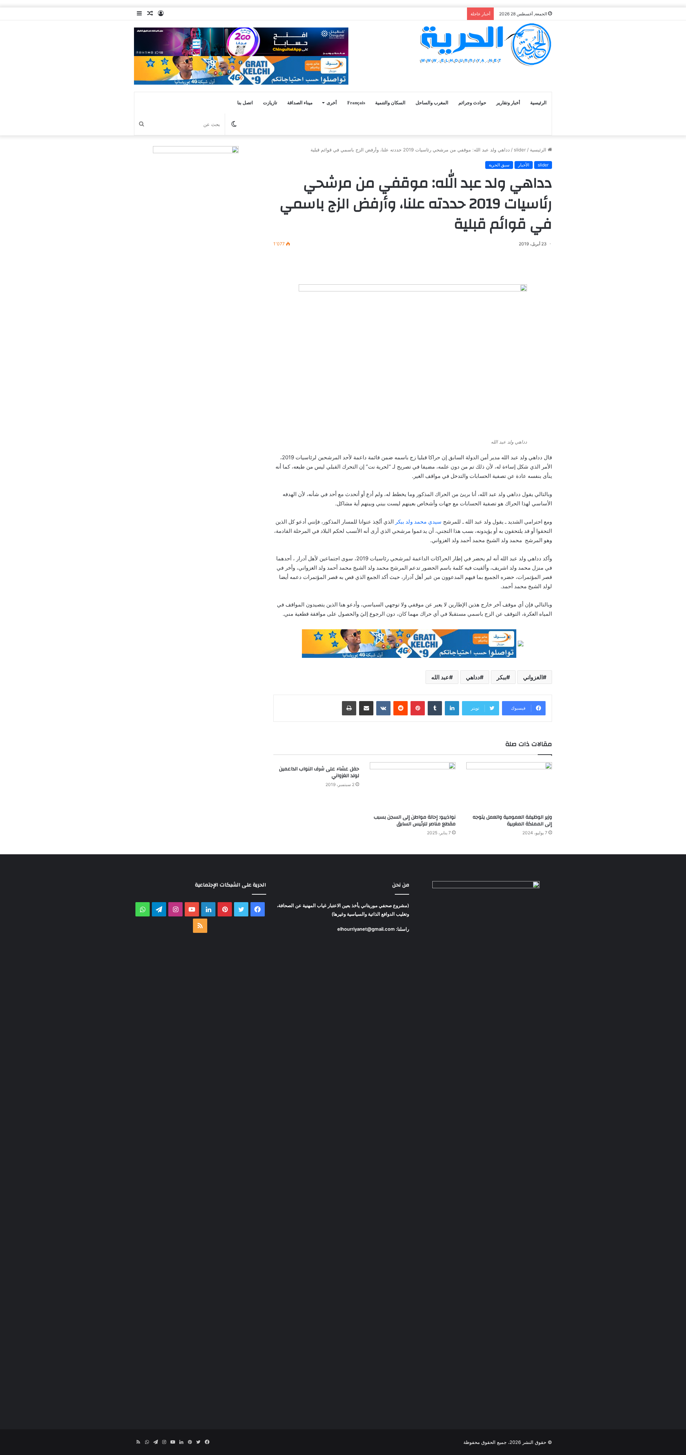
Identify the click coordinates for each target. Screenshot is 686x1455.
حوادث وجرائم (472, 102)
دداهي (473, 677)
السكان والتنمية (390, 102)
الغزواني (533, 677)
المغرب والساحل (432, 102)
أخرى (332, 102)
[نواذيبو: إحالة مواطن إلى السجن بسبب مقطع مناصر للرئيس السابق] (413, 786)
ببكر (501, 677)
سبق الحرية (499, 165)
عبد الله (440, 677)
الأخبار (523, 165)
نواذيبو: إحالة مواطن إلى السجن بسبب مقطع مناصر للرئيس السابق (415, 820)
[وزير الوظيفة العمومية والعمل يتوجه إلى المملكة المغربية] (509, 786)
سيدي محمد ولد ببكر (418, 521)
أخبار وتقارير (508, 102)
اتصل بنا (245, 102)
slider (520, 149)
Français (356, 102)
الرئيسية (538, 102)
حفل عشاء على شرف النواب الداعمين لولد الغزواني (319, 772)
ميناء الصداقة (300, 102)
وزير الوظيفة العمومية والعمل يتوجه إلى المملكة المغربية (512, 820)
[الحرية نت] (486, 44)
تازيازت (270, 102)
